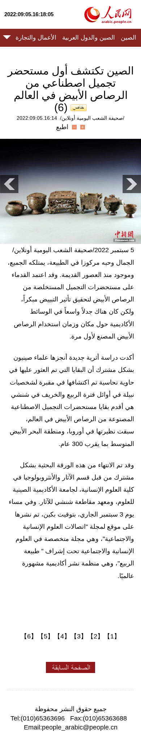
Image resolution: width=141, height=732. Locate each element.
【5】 (45, 636)
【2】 (95, 636)
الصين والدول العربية (88, 37)
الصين (128, 37)
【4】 (62, 636)
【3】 (78, 636)
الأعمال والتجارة (36, 37)
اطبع (62, 127)
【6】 (29, 636)
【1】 (112, 636)
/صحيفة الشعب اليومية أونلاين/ (92, 118)
